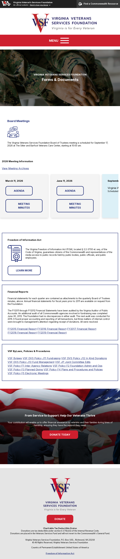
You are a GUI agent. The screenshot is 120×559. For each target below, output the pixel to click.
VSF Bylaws (15, 358)
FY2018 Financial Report (22, 332)
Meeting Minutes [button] (24, 205)
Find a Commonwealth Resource (101, 3)
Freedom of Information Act (60, 553)
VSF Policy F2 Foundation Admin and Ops (77, 365)
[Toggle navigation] (64, 40)
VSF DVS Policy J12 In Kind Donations (84, 358)
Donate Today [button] (60, 434)
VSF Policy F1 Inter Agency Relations (30, 365)
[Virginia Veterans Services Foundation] (60, 23)
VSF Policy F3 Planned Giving (25, 369)
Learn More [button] (24, 270)
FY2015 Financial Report (22, 328)
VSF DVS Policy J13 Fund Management (31, 362)
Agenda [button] (19, 190)
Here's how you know (39, 5)
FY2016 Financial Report (51, 328)
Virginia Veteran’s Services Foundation (32, 2)
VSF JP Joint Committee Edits (72, 362)
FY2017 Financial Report (81, 328)
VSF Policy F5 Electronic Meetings (28, 373)
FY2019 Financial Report (52, 332)
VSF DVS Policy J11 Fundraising (41, 358)
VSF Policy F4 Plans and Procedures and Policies (73, 369)
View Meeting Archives (15, 168)
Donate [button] (60, 519)
